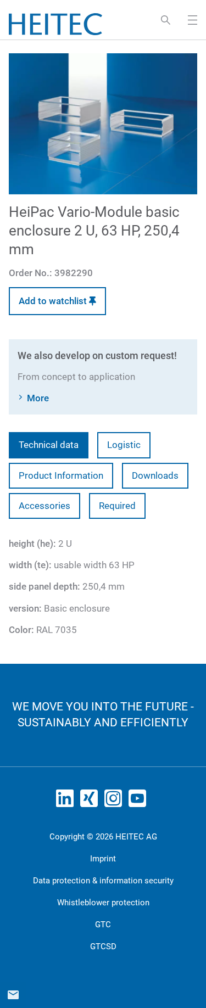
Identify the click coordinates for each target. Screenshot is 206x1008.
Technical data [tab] (49, 444)
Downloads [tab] (155, 475)
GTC (103, 924)
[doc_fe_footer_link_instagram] (115, 802)
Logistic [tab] (124, 444)
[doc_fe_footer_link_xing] (91, 802)
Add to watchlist (54, 300)
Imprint (103, 859)
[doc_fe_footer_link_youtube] (140, 802)
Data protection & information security (103, 881)
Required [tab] (117, 505)
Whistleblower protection (103, 903)
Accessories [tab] (44, 505)
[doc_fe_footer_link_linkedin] (67, 802)
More (38, 398)
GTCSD (103, 946)
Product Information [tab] (61, 475)
